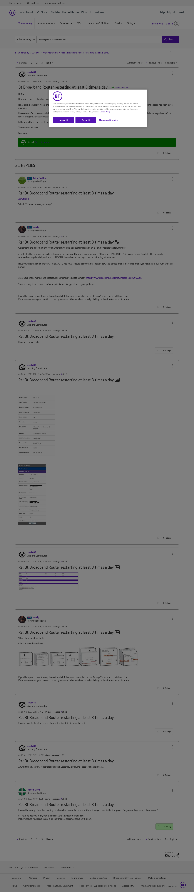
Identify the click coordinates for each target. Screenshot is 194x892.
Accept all (64, 120)
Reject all (86, 120)
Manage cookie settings (108, 120)
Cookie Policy (105, 112)
